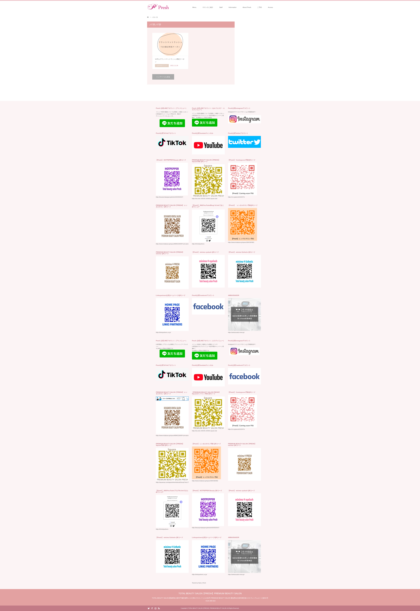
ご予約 (259, 7)
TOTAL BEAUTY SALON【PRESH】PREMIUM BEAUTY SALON (210, 593)
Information (232, 7)
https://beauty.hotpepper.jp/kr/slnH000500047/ (205, 527)
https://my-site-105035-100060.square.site (204, 431)
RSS (159, 608)
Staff (220, 7)
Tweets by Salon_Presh (199, 583)
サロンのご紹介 (207, 7)
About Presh (247, 7)
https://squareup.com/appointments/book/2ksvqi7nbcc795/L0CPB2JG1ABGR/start (180, 482)
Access (270, 7)
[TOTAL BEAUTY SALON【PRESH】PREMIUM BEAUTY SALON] (169, 7)
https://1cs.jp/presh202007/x (236, 197)
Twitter (148, 608)
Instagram (155, 608)
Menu (194, 7)
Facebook (152, 608)
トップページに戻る (163, 77)
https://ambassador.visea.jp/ (236, 332)
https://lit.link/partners (198, 244)
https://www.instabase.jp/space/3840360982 (241, 242)
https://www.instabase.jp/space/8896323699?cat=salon (172, 244)
